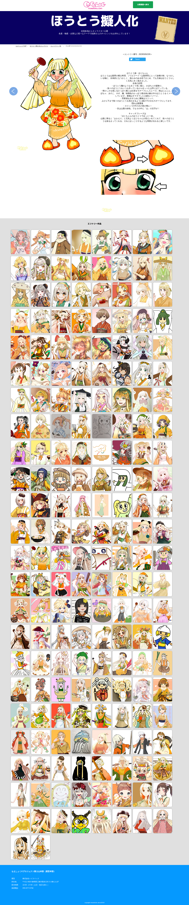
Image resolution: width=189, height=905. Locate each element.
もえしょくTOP (21, 46)
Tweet (137, 59)
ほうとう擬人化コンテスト (39, 46)
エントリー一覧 (56, 46)
